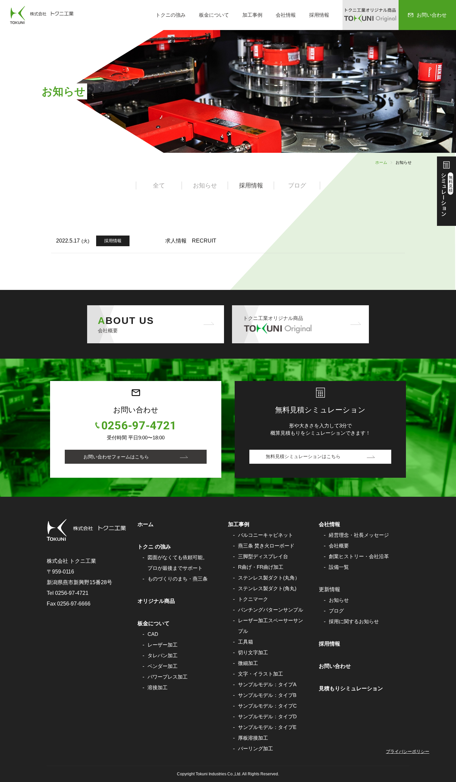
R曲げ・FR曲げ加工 (260, 567)
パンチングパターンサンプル (270, 610)
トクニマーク (253, 599)
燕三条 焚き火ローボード (266, 545)
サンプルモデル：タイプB (267, 695)
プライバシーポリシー (407, 751)
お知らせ (339, 600)
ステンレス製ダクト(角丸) (267, 588)
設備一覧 (339, 567)
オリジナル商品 (156, 601)
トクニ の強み (154, 546)
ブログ (336, 611)
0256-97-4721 (139, 425)
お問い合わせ (335, 666)
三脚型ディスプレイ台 (263, 556)
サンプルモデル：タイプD (267, 716)
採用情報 (319, 15)
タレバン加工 (163, 655)
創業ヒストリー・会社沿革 (359, 556)
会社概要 (339, 545)
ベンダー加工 (163, 666)
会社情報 (286, 15)
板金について (214, 15)
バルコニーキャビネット (265, 535)
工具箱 (245, 642)
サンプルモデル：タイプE (267, 727)
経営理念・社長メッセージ (359, 535)
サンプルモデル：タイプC (267, 706)
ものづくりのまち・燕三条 (178, 578)
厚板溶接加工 (253, 738)
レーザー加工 (163, 645)
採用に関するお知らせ (354, 621)
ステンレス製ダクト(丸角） (269, 577)
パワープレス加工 (168, 677)
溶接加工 (158, 687)
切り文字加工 (253, 652)
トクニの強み (171, 15)
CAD (153, 634)
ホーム (381, 162)
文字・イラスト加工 (260, 674)
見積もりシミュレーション (351, 688)
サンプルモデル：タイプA (267, 684)
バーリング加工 (255, 748)
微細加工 (248, 663)
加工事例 (252, 15)
